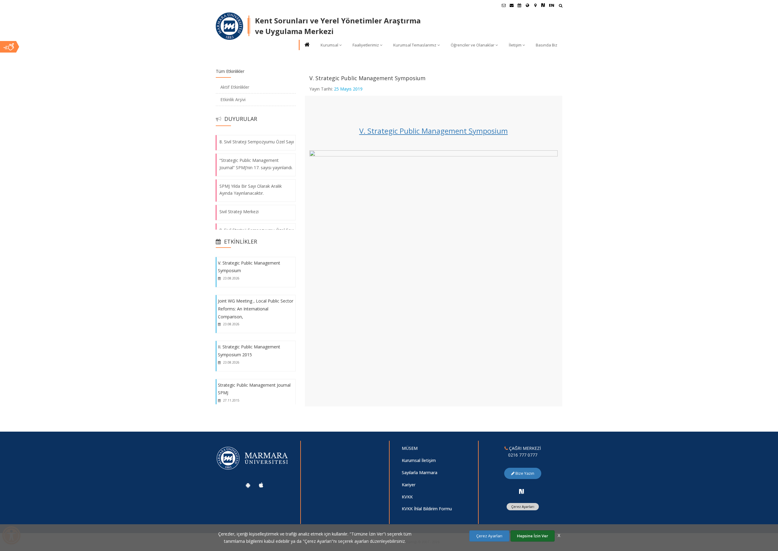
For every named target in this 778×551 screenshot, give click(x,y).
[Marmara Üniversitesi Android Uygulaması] (248, 485)
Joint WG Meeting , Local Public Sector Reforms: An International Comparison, (255, 308)
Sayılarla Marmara (419, 472)
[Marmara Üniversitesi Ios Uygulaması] (261, 485)
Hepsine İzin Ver (532, 536)
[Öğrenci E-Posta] (504, 5)
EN (551, 5)
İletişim (515, 45)
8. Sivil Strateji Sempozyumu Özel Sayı (256, 142)
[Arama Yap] (560, 6)
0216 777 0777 (522, 455)
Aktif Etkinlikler (234, 87)
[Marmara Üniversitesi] (229, 26)
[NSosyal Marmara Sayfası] (543, 5)
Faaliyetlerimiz (366, 45)
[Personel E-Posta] (511, 5)
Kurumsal (329, 45)
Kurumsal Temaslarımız (414, 45)
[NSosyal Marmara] (521, 491)
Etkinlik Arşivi (233, 99)
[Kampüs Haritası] (535, 5)
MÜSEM (410, 448)
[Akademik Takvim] (519, 5)
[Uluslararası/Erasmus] (527, 5)
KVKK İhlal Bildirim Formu (427, 509)
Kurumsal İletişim (419, 460)
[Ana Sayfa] (307, 45)
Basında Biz (546, 45)
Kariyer (408, 485)
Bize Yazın (524, 473)
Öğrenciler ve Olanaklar (472, 45)
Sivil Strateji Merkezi (239, 211)
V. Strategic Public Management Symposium (433, 131)
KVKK (407, 497)
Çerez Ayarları (522, 506)
